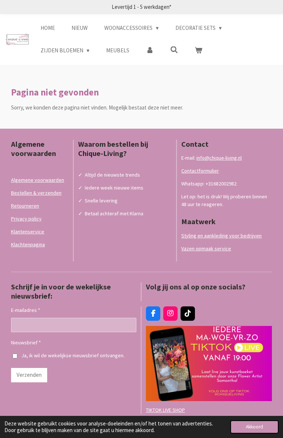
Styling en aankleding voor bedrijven (221, 235)
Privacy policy (26, 218)
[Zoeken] (174, 50)
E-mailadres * (25, 310)
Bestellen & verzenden (36, 193)
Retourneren (25, 205)
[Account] (149, 50)
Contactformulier (200, 170)
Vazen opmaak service (206, 248)
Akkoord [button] (254, 427)
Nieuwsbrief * (26, 342)
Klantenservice (27, 231)
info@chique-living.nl (219, 157)
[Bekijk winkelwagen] (198, 50)
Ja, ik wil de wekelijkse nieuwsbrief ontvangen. (73, 355)
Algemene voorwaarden (37, 180)
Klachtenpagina (28, 244)
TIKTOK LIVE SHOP (165, 410)
